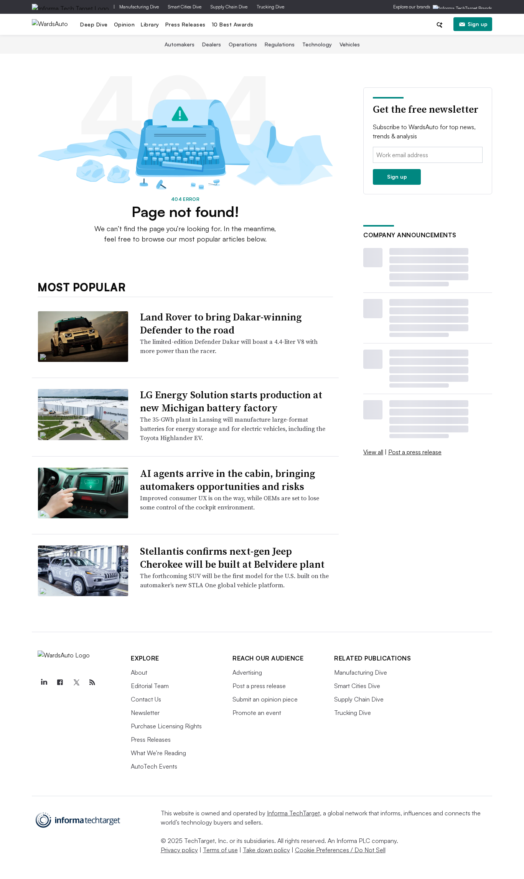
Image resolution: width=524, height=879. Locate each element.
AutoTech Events (154, 766)
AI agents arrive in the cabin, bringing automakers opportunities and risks (227, 480)
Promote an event (256, 712)
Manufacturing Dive (139, 7)
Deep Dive (94, 24)
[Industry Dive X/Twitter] (76, 682)
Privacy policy (179, 850)
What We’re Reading (158, 753)
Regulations (280, 44)
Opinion (124, 24)
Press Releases (185, 24)
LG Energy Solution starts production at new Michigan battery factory (231, 401)
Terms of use (220, 850)
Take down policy (266, 850)
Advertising (247, 672)
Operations (243, 44)
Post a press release (415, 452)
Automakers (179, 44)
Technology (317, 44)
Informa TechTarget (293, 813)
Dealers (211, 44)
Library (150, 24)
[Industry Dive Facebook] (60, 682)
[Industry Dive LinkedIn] (44, 682)
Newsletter (145, 712)
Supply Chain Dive (229, 7)
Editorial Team (150, 686)
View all (373, 452)
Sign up (478, 24)
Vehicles (349, 44)
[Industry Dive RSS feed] (92, 682)
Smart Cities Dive (184, 7)
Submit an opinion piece (265, 699)
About (139, 672)
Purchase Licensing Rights (166, 726)
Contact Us (146, 699)
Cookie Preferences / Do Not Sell (340, 850)
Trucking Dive (270, 7)
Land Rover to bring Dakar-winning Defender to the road (221, 323)
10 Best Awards (233, 24)
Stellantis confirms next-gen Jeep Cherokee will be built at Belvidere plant (232, 557)
